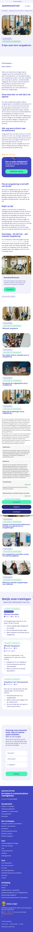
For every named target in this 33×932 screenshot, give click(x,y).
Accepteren (16, 502)
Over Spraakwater (6, 863)
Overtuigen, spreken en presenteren (11, 823)
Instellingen (16, 512)
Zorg (2, 848)
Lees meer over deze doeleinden (12, 499)
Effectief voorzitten (6, 833)
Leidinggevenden (6, 855)
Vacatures (4, 875)
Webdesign (4, 926)
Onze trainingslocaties (7, 870)
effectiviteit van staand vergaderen (13, 241)
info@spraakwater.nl (7, 914)
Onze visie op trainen (7, 865)
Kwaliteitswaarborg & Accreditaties (11, 873)
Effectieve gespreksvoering (9, 831)
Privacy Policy (4, 924)
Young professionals (7, 851)
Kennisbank (5, 11)
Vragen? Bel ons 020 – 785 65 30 (16, 1)
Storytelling (4, 885)
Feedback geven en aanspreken (10, 890)
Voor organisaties (6, 814)
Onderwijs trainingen (7, 846)
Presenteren (4, 828)
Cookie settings (14, 924)
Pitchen (3, 887)
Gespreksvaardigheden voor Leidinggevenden (14, 892)
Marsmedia (11, 926)
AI (1, 916)
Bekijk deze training (16, 171)
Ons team (4, 868)
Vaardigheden (7, 38)
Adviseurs (4, 853)
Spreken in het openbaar (8, 826)
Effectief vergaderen (7, 836)
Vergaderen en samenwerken (16, 11)
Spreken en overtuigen (7, 806)
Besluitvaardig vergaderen (8, 895)
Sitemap (21, 924)
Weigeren (16, 507)
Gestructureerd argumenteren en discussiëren (14, 897)
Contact (3, 878)
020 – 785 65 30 (8, 912)
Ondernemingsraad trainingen (9, 843)
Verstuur (16, 774)
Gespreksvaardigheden (8, 809)
